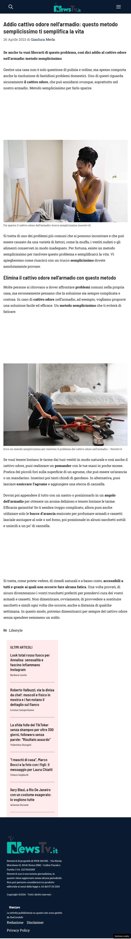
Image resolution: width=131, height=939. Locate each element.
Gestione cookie (122, 936)
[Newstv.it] (67, 7)
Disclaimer (35, 922)
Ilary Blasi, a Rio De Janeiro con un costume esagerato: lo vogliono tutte (31, 794)
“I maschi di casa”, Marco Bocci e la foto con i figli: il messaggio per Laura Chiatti (31, 764)
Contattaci (12, 898)
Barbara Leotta (18, 675)
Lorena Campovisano (22, 710)
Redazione (15, 922)
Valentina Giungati (20, 744)
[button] (11, 7)
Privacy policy (18, 930)
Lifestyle (16, 630)
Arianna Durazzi (19, 804)
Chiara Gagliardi (19, 774)
